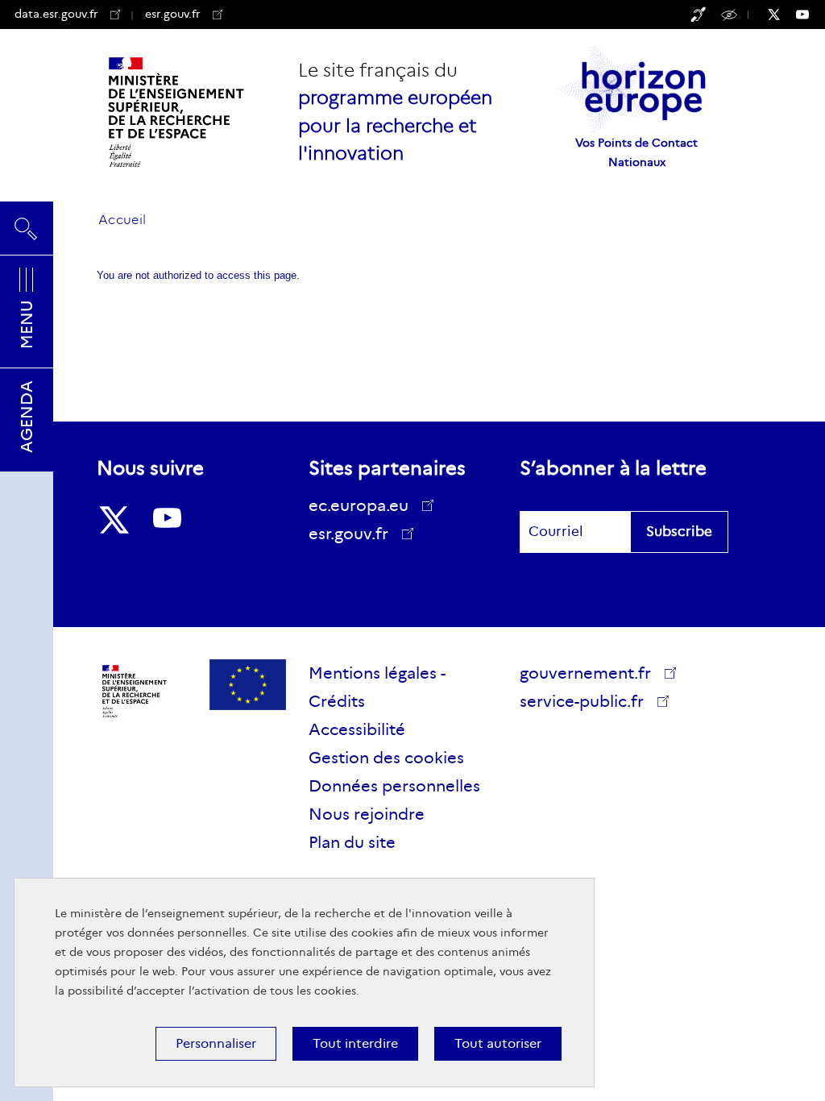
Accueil (122, 219)
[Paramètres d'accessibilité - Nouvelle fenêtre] (698, 14)
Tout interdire (355, 1043)
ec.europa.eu (358, 505)
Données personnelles (394, 786)
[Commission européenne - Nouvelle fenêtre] (247, 684)
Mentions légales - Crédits (377, 687)
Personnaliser (216, 1043)
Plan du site (352, 842)
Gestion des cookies (386, 757)
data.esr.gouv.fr (56, 13)
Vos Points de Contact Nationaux (636, 152)
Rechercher (26, 221)
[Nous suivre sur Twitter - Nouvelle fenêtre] (781, 14)
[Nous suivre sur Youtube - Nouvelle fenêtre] (810, 14)
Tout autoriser (497, 1043)
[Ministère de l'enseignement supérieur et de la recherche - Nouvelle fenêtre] (135, 691)
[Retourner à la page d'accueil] (177, 112)
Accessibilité (731, 13)
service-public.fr (585, 704)
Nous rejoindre (367, 814)
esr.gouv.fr (183, 13)
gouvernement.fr (585, 673)
